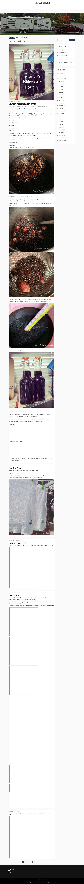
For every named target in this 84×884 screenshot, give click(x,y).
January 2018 (61, 132)
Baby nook (14, 595)
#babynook (18, 605)
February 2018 (62, 129)
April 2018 (61, 124)
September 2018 (62, 111)
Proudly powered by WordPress (33, 882)
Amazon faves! (62, 11)
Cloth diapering (12, 470)
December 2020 (62, 76)
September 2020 (62, 78)
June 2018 (61, 119)
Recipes (19, 108)
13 (34, 861)
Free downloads (36, 11)
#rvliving (14, 605)
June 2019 (61, 86)
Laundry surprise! (17, 542)
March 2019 (61, 95)
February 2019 (62, 97)
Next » (38, 861)
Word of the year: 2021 (63, 52)
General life (23, 545)
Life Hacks (31, 545)
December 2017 (62, 135)
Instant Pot (26, 106)
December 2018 (62, 103)
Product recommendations (28, 470)
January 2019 (61, 100)
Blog (27, 11)
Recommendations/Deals (49, 11)
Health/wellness (20, 106)
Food (15, 106)
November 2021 (62, 73)
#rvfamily (27, 605)
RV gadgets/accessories (26, 108)
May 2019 (61, 89)
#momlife (11, 106)
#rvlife (10, 605)
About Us (20, 11)
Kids (30, 106)
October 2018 (61, 108)
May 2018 (61, 121)
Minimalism (36, 597)
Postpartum (40, 106)
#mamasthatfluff (45, 605)
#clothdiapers (32, 605)
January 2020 (61, 81)
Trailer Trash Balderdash (42, 3)
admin (19, 101)
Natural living (34, 106)
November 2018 (62, 105)
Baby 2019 (16, 597)
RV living (34, 108)
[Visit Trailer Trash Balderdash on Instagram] (8, 872)
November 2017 (62, 138)
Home (14, 11)
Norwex (35, 545)
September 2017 (62, 140)
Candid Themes (53, 882)
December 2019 (62, 84)
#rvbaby (23, 605)
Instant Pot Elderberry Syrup (22, 103)
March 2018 (61, 127)
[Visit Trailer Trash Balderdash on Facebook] (10, 872)
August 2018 (61, 113)
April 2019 (61, 92)
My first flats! (15, 468)
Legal (70, 11)
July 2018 (60, 116)
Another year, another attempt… (65, 50)
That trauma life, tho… (63, 55)
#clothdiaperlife (38, 605)
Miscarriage (38, 813)
